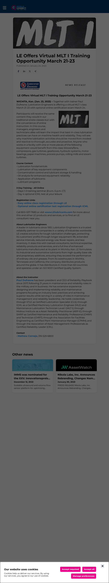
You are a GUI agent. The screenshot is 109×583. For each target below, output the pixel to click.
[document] (54, 572)
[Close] (102, 566)
